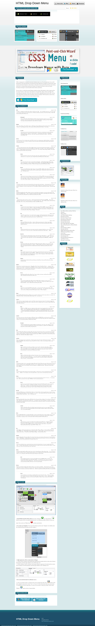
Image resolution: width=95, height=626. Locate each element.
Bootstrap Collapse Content (66, 217)
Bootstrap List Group (65, 216)
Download (81, 3)
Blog (67, 3)
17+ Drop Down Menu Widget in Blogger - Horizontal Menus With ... (37, 179)
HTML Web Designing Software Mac (68, 230)
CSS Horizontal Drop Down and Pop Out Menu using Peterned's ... (37, 326)
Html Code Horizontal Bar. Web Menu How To (40, 416)
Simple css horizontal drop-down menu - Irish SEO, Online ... (33, 216)
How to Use (60, 3)
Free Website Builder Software (66, 215)
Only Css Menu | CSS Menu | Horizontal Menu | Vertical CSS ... (42, 386)
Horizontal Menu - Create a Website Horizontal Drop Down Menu (31, 282)
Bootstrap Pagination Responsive (67, 237)
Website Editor (63, 213)
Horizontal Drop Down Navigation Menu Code (30, 439)
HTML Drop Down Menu (28, 619)
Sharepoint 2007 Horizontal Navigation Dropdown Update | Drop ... (33, 453)
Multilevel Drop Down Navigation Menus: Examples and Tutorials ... (35, 269)
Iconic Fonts (63, 233)
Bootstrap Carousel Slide (65, 240)
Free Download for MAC (41, 599)
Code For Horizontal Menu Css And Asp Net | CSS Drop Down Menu (36, 349)
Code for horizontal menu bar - (39, 378)
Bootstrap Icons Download (66, 219)
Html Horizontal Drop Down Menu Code (30, 275)
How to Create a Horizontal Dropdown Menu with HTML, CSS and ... (32, 201)
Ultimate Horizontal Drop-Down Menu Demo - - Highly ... (42, 230)
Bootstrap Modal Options (65, 234)
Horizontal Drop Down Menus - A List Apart (41, 126)
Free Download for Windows (26, 599)
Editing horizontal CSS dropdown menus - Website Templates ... (37, 289)
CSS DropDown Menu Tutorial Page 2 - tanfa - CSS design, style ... (36, 393)
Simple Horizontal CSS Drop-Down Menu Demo (41, 156)
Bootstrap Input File (64, 236)
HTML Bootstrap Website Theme (67, 231)
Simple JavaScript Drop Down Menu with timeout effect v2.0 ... (37, 312)
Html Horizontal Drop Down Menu (35, 194)
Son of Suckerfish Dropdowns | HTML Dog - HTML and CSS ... (37, 238)
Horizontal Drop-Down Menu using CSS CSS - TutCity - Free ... (31, 424)
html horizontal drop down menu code (8, 625)
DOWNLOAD (45, 14)
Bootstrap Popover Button (66, 227)
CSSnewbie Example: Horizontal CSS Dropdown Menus (41, 163)
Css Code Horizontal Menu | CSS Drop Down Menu (27, 319)
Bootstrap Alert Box (64, 229)
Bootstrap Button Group (65, 220)
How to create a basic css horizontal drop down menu (43, 372)
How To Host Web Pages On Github (67, 223)
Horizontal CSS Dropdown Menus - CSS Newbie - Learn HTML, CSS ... (36, 135)
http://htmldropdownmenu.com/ (48, 621)
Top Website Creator (64, 238)
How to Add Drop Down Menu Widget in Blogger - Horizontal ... (37, 209)
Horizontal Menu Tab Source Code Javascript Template (33, 461)
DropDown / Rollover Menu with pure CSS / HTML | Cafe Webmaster (37, 477)
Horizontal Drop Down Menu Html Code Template (33, 120)
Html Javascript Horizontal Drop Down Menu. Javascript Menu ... (36, 469)
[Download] (26, 100)
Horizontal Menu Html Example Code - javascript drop (33, 295)
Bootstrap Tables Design (65, 222)
